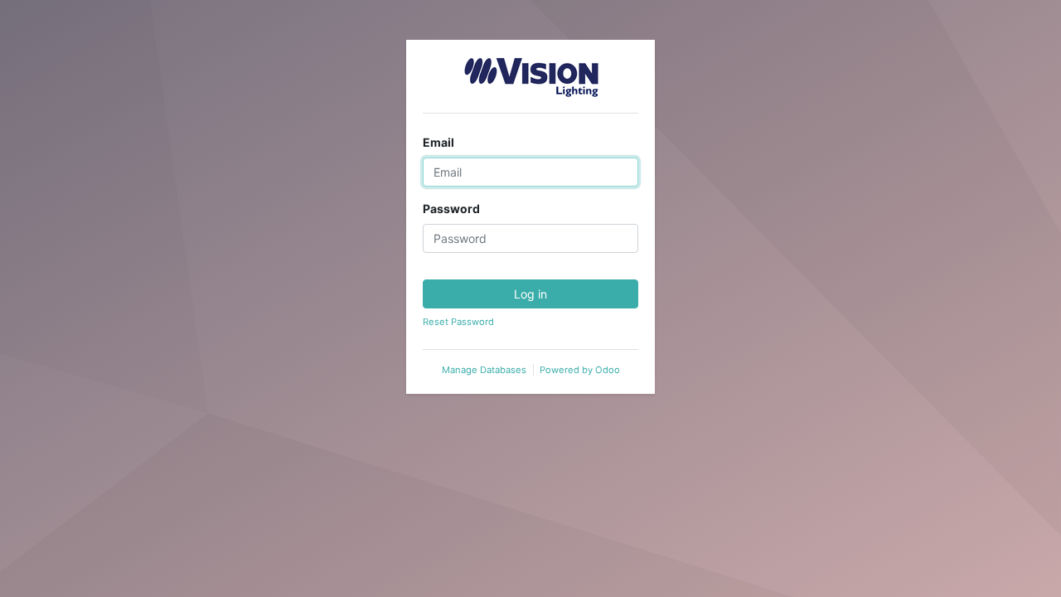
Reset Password (458, 322)
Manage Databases (484, 370)
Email (438, 142)
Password (451, 208)
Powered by (580, 370)
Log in (530, 294)
